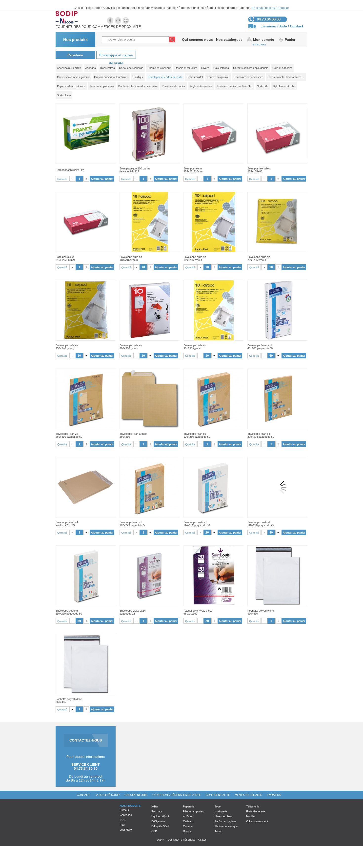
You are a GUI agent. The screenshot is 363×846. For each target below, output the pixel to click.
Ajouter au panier (102, 178)
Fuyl (122, 824)
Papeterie (75, 55)
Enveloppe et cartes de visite (116, 56)
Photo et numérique (226, 826)
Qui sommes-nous (197, 39)
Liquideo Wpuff (160, 816)
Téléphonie (252, 806)
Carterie (188, 826)
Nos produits (75, 40)
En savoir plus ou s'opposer (270, 8)
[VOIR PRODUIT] (86, 133)
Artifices (188, 816)
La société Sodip (107, 794)
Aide (283, 26)
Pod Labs (157, 811)
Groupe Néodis (135, 794)
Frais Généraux (255, 811)
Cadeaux (188, 821)
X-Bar (154, 806)
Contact (296, 26)
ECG (123, 819)
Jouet (218, 806)
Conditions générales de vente (176, 794)
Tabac (218, 831)
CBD (154, 831)
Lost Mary (126, 829)
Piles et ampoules (193, 811)
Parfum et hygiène (225, 821)
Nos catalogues (229, 39)
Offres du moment (257, 821)
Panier (290, 39)
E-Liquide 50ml (160, 826)
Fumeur (124, 809)
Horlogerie (221, 811)
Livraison (268, 26)
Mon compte (263, 39)
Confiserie (126, 814)
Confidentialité (218, 794)
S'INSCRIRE (259, 44)
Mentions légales (248, 794)
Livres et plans (223, 816)
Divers (187, 831)
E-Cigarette (158, 821)
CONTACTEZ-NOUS (85, 740)
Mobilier (250, 816)
